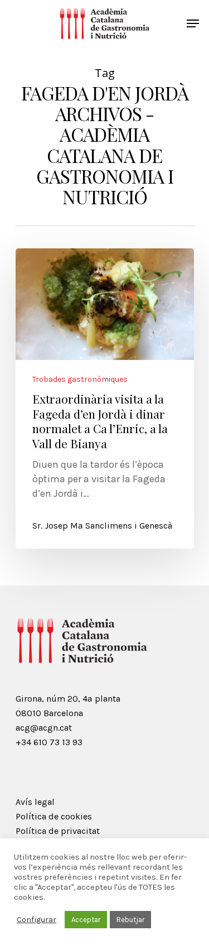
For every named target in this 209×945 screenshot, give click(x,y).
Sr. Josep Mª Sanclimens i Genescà (102, 525)
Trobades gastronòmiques (80, 379)
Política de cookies (54, 816)
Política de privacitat (58, 831)
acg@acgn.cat (44, 727)
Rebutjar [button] (130, 919)
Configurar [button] (36, 919)
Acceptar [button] (85, 919)
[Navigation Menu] (193, 23)
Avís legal (35, 802)
